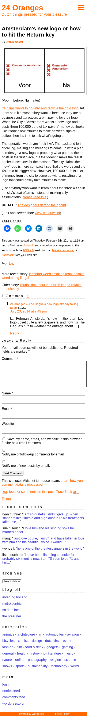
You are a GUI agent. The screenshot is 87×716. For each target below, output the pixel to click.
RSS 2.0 (28, 250)
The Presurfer (11, 616)
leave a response (62, 250)
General (28, 245)
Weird (75, 666)
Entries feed (11, 691)
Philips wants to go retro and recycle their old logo (41, 108)
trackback (8, 255)
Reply (14, 333)
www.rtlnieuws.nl (47, 213)
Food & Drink (34, 647)
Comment (10, 358)
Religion (55, 660)
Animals (8, 634)
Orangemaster (14, 42)
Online (19, 660)
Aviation (73, 634)
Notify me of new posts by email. (26, 465)
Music (68, 653)
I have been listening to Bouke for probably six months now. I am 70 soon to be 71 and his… (41, 558)
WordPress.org (13, 703)
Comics (23, 641)
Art (40, 634)
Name (7, 393)
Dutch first (52, 641)
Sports (19, 666)
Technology (59, 666)
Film (19, 647)
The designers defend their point (42, 205)
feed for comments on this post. (28, 491)
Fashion (7, 647)
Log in (6, 684)
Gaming (67, 647)
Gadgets (52, 647)
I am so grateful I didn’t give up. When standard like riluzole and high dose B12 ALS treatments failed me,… (43, 518)
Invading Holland (14, 597)
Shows (7, 666)
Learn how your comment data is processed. (43, 482)
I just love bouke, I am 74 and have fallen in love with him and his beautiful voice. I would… (43, 540)
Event (67, 641)
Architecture (26, 634)
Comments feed (13, 697)
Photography (37, 660)
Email (7, 408)
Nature (7, 660)
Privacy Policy (61, 714)
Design (37, 641)
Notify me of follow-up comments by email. (33, 454)
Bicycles (8, 641)
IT (44, 653)
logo (11, 263)
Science (70, 660)
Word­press (38, 714)
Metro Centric (12, 603)
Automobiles (54, 634)
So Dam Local (11, 610)
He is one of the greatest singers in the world (50, 548)
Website (8, 423)
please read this (34, 197)
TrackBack (67, 491)
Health (21, 653)
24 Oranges (22, 7)
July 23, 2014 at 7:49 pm (28, 311)
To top (6, 499)
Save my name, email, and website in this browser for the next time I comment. (42, 441)
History (35, 653)
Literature (54, 653)
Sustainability (38, 666)
